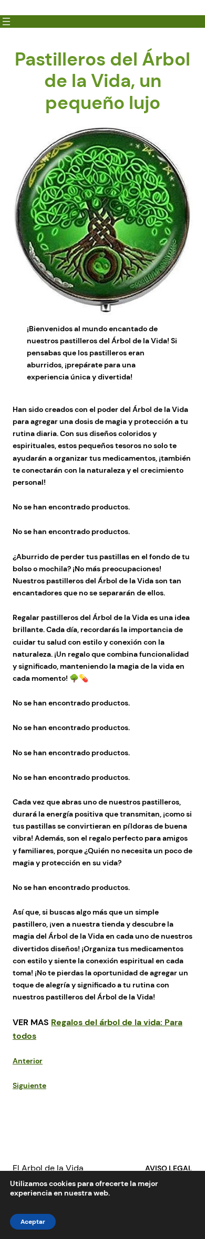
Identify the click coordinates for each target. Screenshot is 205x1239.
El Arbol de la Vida (48, 1167)
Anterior (28, 1061)
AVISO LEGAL (168, 1168)
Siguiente (29, 1085)
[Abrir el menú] (6, 21)
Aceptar (32, 1222)
